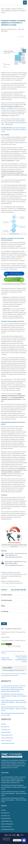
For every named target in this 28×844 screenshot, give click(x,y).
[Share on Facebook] (11, 646)
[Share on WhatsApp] (9, 646)
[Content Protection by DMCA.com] (6, 644)
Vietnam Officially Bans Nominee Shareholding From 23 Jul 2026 (12, 714)
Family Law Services (6, 740)
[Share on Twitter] (14, 646)
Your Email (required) (6, 600)
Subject (3, 605)
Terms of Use (16, 839)
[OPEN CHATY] (24, 840)
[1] (7, 345)
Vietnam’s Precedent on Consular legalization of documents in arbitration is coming (13, 129)
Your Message (4, 611)
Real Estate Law (5, 726)
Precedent (7, 9)
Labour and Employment (7, 738)
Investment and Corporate (7, 743)
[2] (5, 386)
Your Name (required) (6, 594)
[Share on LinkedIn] (19, 646)
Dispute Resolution (6, 732)
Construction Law (5, 729)
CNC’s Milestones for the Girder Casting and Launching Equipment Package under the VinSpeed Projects (13, 695)
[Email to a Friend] (16, 646)
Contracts (3, 724)
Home (2, 9)
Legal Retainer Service (6, 735)
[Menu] (25, 3)
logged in (11, 670)
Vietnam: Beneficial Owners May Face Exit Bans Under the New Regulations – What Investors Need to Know (14, 702)
